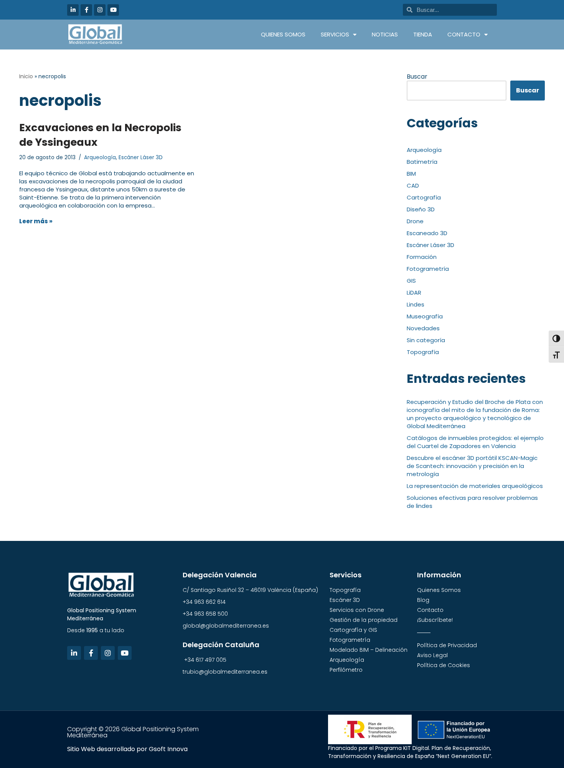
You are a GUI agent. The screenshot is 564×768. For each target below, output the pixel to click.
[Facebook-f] (86, 10)
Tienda (422, 34)
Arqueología (100, 157)
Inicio (26, 76)
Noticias (385, 34)
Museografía (425, 316)
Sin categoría (426, 340)
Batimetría (422, 162)
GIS (411, 281)
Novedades (423, 328)
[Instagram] (100, 10)
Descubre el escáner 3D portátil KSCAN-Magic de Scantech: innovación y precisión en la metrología (472, 466)
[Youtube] (113, 10)
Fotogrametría (428, 269)
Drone (415, 221)
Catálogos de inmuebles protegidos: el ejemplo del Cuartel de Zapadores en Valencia (475, 442)
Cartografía (424, 197)
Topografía (423, 352)
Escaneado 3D (427, 233)
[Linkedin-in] (73, 10)
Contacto (463, 34)
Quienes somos (283, 34)
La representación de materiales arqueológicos (475, 486)
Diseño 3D (421, 209)
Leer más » (36, 221)
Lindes (415, 304)
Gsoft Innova (168, 749)
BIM (411, 174)
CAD (413, 185)
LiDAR (414, 292)
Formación (422, 257)
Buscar (417, 77)
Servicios (335, 34)
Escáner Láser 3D (141, 157)
